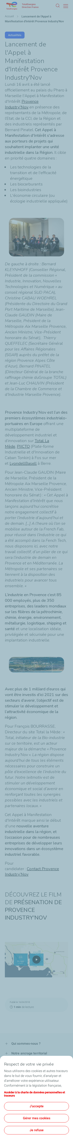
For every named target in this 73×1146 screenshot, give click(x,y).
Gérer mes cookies (36, 1118)
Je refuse (37, 1130)
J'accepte (37, 1106)
